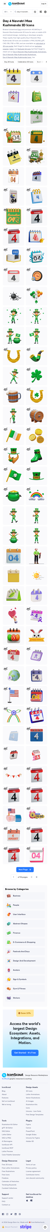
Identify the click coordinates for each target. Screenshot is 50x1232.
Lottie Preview (7, 1151)
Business (16, 896)
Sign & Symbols (19, 979)
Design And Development (24, 961)
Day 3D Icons (9, 62)
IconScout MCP (7, 1148)
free (19, 29)
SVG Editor (6, 1131)
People (16, 905)
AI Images (30, 1101)
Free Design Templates (34, 1115)
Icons (28, 1108)
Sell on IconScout (8, 1101)
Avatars (16, 970)
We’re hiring (6, 1104)
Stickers (16, 998)
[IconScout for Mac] (27, 1201)
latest (11, 49)
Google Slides (31, 1134)
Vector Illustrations (33, 1098)
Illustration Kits (31, 1104)
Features (5, 1098)
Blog (3, 1091)
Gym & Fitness (19, 989)
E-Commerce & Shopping (24, 942)
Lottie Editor (6, 1134)
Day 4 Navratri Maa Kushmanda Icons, (17, 57)
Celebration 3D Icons (25, 62)
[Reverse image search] (35, 12)
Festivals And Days (21, 951)
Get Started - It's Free (25, 1053)
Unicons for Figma (33, 1138)
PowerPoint (30, 1131)
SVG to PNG (6, 1138)
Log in (43, 4)
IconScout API (7, 1145)
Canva (28, 1128)
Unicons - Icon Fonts (33, 1111)
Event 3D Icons (42, 62)
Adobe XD (30, 1141)
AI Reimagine (7, 1141)
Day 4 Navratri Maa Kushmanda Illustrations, (20, 54)
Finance (16, 933)
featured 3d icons (24, 49)
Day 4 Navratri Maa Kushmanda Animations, (30, 52)
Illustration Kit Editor (10, 1124)
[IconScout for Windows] (31, 1201)
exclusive (38, 46)
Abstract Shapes (20, 924)
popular (6, 49)
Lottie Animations (33, 1094)
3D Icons (29, 1091)
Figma (28, 1124)
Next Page (23, 870)
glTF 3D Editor (7, 1128)
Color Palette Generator (11, 1155)
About (4, 1094)
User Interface (19, 914)
